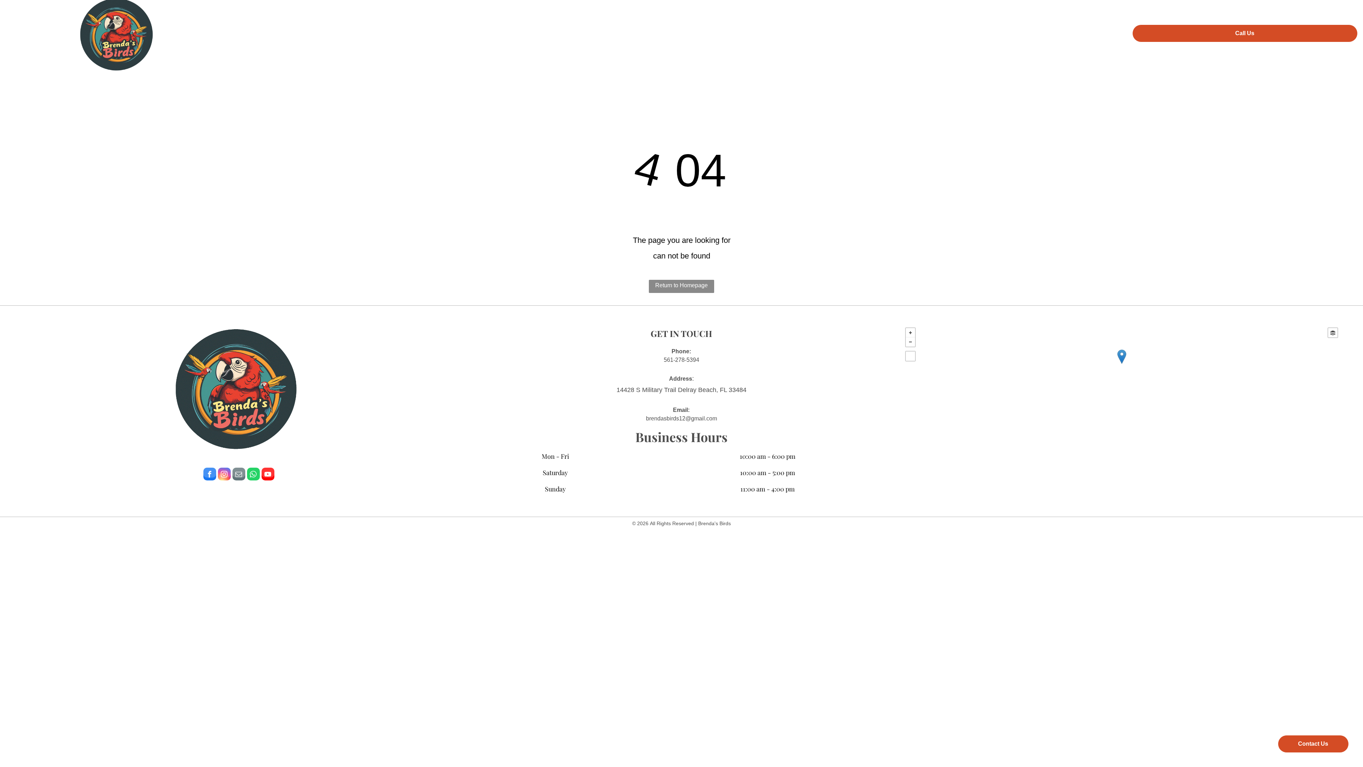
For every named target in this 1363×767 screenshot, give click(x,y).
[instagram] (224, 475)
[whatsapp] (253, 475)
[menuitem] (572, 32)
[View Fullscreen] (910, 356)
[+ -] (1122, 364)
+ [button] (910, 332)
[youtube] (268, 475)
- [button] (910, 342)
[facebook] (209, 475)
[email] (238, 475)
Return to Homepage (681, 285)
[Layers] (1332, 332)
